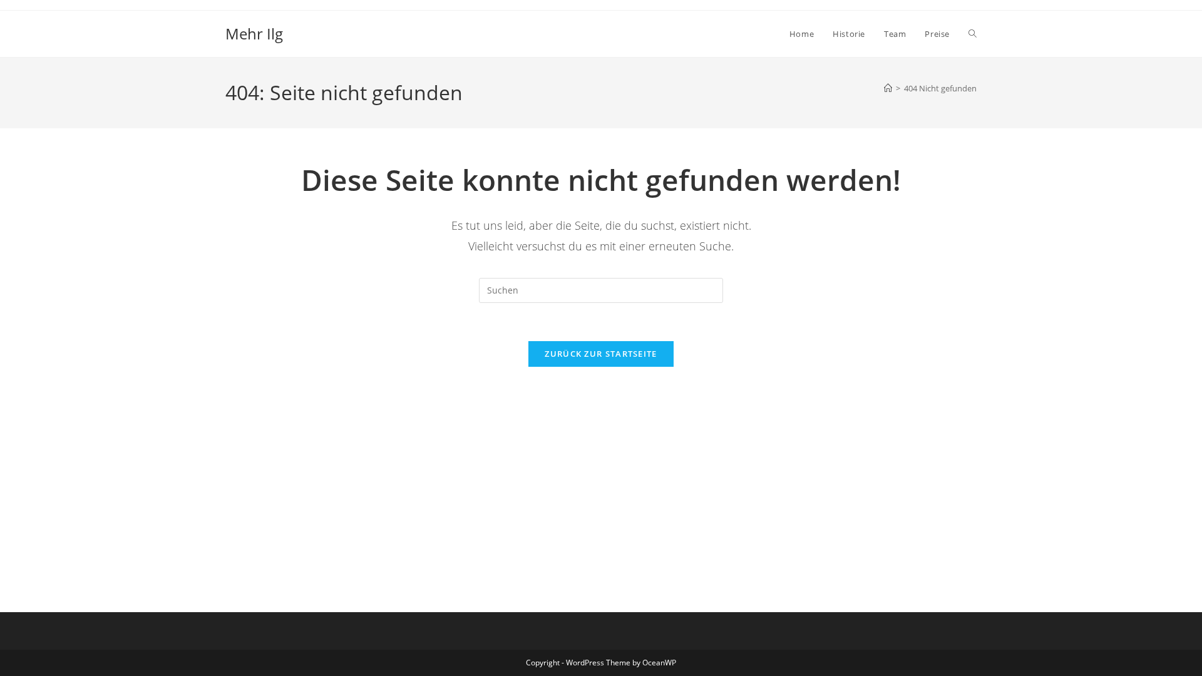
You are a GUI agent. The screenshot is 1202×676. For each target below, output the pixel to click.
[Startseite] (888, 88)
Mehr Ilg (254, 33)
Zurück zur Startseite (601, 353)
